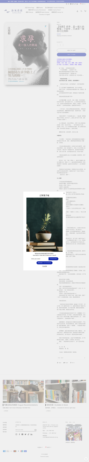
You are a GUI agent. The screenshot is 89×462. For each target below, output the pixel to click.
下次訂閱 (44, 266)
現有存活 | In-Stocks (44, 262)
